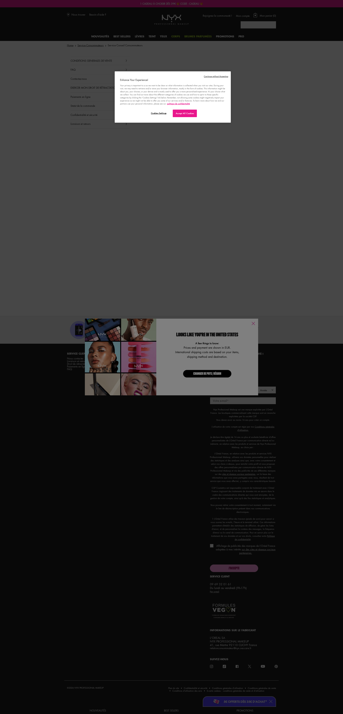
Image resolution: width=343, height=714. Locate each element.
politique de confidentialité (178, 103)
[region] (173, 97)
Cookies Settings (158, 113)
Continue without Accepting (216, 76)
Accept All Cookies (185, 113)
